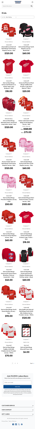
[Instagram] (16, 424)
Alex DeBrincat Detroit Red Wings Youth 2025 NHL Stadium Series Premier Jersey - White (26, 312)
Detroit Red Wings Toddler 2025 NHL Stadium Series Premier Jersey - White (8, 350)
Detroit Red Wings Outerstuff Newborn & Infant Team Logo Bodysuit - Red (9, 85)
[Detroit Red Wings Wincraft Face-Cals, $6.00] (26, 330)
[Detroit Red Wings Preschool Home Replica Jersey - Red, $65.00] (8, 217)
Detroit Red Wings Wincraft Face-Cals (26, 348)
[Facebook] (13, 424)
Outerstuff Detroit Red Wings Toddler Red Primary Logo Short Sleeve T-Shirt (26, 85)
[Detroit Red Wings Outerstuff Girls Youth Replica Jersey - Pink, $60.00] (26, 145)
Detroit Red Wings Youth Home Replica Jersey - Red (8, 311)
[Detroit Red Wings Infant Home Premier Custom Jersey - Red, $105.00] (26, 181)
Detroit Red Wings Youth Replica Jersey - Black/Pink (26, 48)
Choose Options (9, 41)
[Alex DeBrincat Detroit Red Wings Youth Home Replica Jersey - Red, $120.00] (8, 30)
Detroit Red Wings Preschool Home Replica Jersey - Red (8, 235)
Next (31, 363)
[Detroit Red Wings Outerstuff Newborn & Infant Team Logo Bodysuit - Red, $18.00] (8, 66)
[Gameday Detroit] (18, 2)
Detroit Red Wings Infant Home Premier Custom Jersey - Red (26, 199)
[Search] (31, 6)
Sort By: (4, 17)
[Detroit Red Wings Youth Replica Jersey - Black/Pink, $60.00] (26, 30)
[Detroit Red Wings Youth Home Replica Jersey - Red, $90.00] (8, 292)
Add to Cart (26, 342)
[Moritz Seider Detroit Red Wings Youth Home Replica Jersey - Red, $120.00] (8, 145)
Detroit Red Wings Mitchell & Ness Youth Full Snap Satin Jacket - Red (9, 122)
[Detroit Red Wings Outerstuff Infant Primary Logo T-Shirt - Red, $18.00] (26, 217)
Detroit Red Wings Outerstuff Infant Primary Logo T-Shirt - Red (26, 236)
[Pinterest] (22, 424)
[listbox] (11, 17)
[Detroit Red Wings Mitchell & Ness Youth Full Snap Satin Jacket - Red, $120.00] (8, 104)
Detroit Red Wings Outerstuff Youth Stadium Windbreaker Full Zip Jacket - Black (26, 274)
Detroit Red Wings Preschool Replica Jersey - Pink (9, 199)
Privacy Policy (5, 421)
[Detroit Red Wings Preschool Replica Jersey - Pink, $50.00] (8, 181)
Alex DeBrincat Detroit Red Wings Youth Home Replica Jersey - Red (8, 48)
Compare (8, 39)
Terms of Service (12, 421)
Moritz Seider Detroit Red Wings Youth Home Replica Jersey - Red (9, 163)
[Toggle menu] (2, 2)
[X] (19, 424)
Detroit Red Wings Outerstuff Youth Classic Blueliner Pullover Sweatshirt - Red (9, 274)
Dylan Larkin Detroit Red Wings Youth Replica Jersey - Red (26, 122)
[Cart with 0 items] (32, 2)
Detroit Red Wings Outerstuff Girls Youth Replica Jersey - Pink (26, 163)
